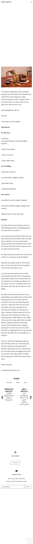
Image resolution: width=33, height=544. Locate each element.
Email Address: (6, 486)
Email (25, 382)
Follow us (15, 462)
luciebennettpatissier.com (10, 370)
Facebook (9, 382)
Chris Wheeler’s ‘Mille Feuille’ (9, 394)
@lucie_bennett (6, 364)
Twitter (18, 382)
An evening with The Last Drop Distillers (24, 397)
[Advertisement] (16, 46)
